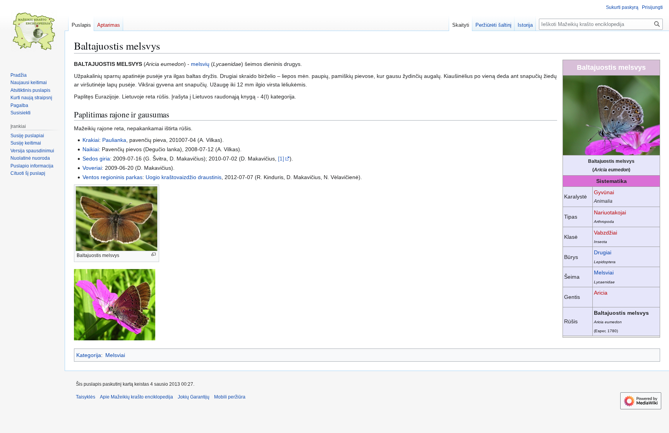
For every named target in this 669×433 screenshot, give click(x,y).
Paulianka (114, 140)
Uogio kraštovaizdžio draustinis (183, 177)
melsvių (200, 64)
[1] (281, 158)
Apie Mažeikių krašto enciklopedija (136, 397)
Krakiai (90, 140)
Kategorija (88, 355)
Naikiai (90, 149)
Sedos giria (96, 158)
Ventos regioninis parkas (112, 177)
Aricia (600, 293)
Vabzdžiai (605, 232)
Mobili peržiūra (229, 397)
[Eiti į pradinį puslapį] (34, 31)
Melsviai (604, 272)
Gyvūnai (604, 192)
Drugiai (602, 252)
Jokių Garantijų (193, 397)
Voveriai (92, 168)
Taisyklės (85, 397)
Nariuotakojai (610, 212)
